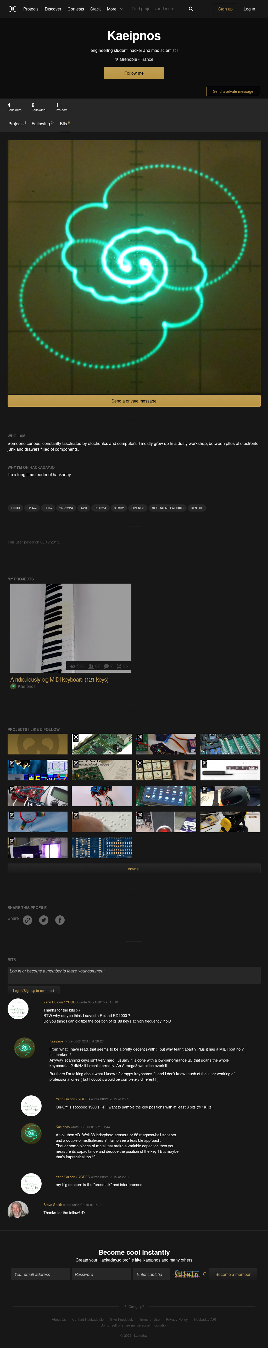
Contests (76, 9)
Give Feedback (121, 1319)
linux (15, 508)
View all (134, 868)
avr (84, 508)
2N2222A (66, 508)
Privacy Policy (177, 1319)
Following (43, 123)
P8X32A (100, 508)
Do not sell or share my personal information (134, 1325)
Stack (95, 9)
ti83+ (48, 508)
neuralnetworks (167, 508)
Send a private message (233, 91)
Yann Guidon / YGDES (60, 1001)
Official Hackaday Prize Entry (11, 764)
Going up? (135, 1306)
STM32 (119, 508)
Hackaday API (205, 1319)
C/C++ (32, 508)
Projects (30, 9)
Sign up (225, 9)
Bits (65, 123)
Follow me (134, 73)
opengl (137, 508)
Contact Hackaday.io (88, 1319)
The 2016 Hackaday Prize (76, 738)
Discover (53, 9)
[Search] (191, 9)
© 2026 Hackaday (134, 1335)
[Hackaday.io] (12, 9)
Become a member (232, 1274)
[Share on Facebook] (60, 918)
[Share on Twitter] (44, 918)
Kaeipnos (27, 686)
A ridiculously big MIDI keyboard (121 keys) (59, 679)
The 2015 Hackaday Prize (140, 738)
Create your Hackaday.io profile (105, 1260)
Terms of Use (149, 1319)
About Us (59, 1319)
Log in (249, 9)
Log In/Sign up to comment (33, 990)
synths (197, 508)
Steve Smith (52, 1204)
